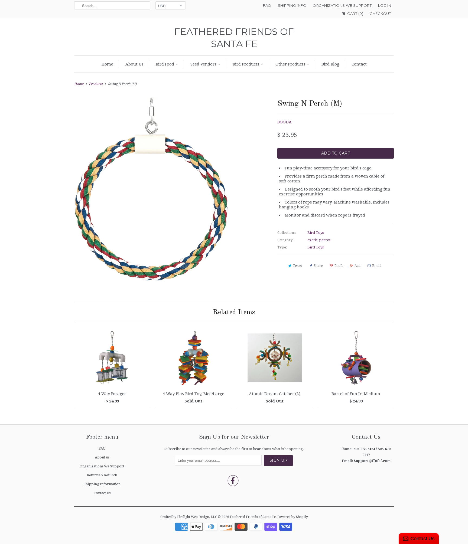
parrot (324, 240)
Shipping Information (102, 484)
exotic (312, 240)
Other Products (290, 64)
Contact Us (102, 493)
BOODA (284, 122)
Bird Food (165, 64)
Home (107, 64)
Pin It (338, 266)
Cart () (354, 13)
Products (95, 84)
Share (318, 266)
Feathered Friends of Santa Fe (234, 38)
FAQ (267, 5)
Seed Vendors (203, 64)
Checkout (380, 13)
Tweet (297, 266)
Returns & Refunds (102, 475)
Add (357, 266)
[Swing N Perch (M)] (151, 189)
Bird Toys (315, 233)
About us (102, 457)
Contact (359, 64)
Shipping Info (292, 5)
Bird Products (246, 64)
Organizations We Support (342, 5)
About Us (134, 64)
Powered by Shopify (292, 517)
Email (376, 266)
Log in (384, 5)
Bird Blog (330, 64)
